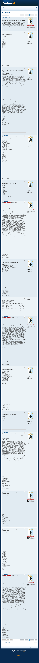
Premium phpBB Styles (22, 651)
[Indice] (8, 3)
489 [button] (31, 640)
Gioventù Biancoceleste (30, 25)
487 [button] (27, 640)
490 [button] (33, 640)
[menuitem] (3, 7)
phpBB (16, 650)
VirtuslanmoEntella (30, 298)
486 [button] (25, 640)
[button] (21, 15)
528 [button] (35, 640)
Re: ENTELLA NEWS (6, 17)
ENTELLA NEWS (6, 12)
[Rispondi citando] (24, 17)
